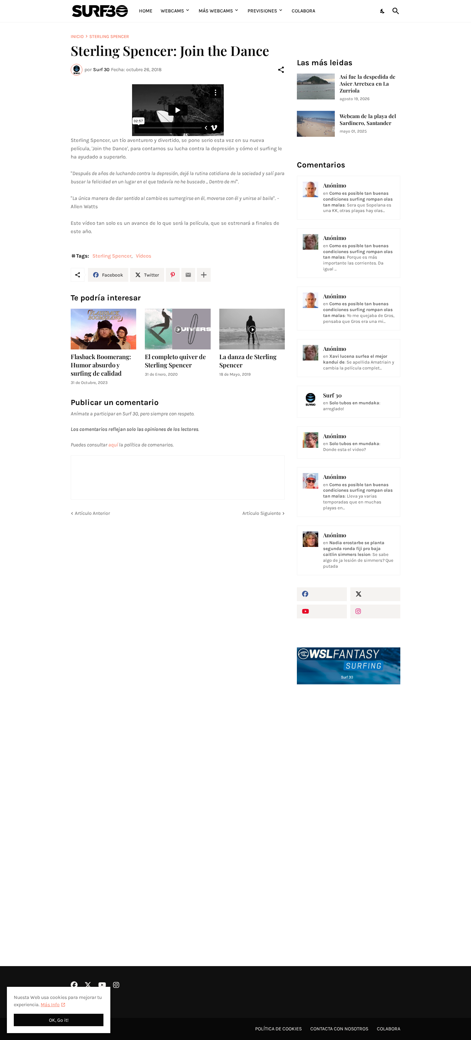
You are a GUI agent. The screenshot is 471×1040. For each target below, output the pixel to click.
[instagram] (375, 611)
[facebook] (322, 594)
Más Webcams (216, 11)
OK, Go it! (59, 1020)
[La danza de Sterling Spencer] (252, 329)
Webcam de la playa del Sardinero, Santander (368, 119)
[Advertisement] (348, 807)
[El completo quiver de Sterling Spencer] (177, 329)
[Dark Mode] (383, 11)
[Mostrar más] (204, 275)
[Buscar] (394, 11)
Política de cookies (278, 1029)
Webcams (172, 11)
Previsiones (262, 11)
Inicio (77, 36)
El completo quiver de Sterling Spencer (175, 361)
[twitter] (375, 594)
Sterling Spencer (109, 36)
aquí (113, 445)
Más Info (50, 1005)
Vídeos (143, 256)
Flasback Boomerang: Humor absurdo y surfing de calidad (101, 365)
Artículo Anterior (92, 513)
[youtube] (322, 611)
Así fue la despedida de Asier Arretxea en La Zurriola (367, 84)
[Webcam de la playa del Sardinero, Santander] (316, 124)
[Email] (188, 275)
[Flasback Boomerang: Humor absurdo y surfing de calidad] (103, 329)
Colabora (303, 11)
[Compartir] (281, 70)
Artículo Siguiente (261, 513)
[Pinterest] (173, 275)
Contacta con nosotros (339, 1029)
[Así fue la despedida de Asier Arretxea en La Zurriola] (316, 86)
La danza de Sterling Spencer (248, 361)
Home (145, 11)
